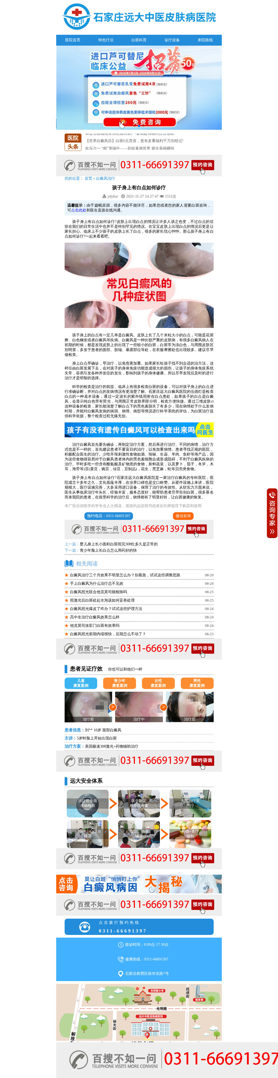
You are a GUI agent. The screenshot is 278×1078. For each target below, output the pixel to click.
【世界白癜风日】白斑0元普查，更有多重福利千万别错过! (134, 134)
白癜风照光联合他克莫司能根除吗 (98, 592)
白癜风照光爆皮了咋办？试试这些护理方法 (106, 609)
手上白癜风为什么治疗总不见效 (96, 583)
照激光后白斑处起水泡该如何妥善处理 (102, 600)
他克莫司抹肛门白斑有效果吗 (94, 626)
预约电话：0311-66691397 (108, 516)
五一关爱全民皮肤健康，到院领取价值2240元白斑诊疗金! (133, 149)
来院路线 (205, 40)
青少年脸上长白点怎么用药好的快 (108, 550)
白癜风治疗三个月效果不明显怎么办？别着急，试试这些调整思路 (125, 575)
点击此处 (78, 210)
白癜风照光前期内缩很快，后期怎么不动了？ (108, 634)
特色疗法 (105, 40)
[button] (135, 126)
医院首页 (72, 40)
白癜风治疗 (105, 178)
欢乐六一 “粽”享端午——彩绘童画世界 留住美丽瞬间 (129, 142)
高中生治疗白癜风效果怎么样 (94, 617)
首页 (88, 178)
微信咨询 (183, 516)
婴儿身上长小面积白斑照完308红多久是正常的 (119, 544)
